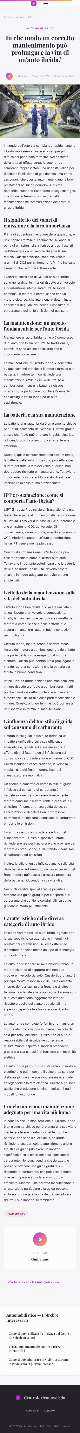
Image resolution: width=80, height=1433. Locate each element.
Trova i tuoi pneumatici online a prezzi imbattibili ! (35, 1349)
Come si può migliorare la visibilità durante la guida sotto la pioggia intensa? (39, 1362)
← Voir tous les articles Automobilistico (31, 1282)
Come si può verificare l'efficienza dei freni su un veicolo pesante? (40, 1335)
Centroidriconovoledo (44, 1397)
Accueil (8, 17)
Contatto (49, 1410)
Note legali (32, 1410)
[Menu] (46, 3)
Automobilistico (25, 17)
